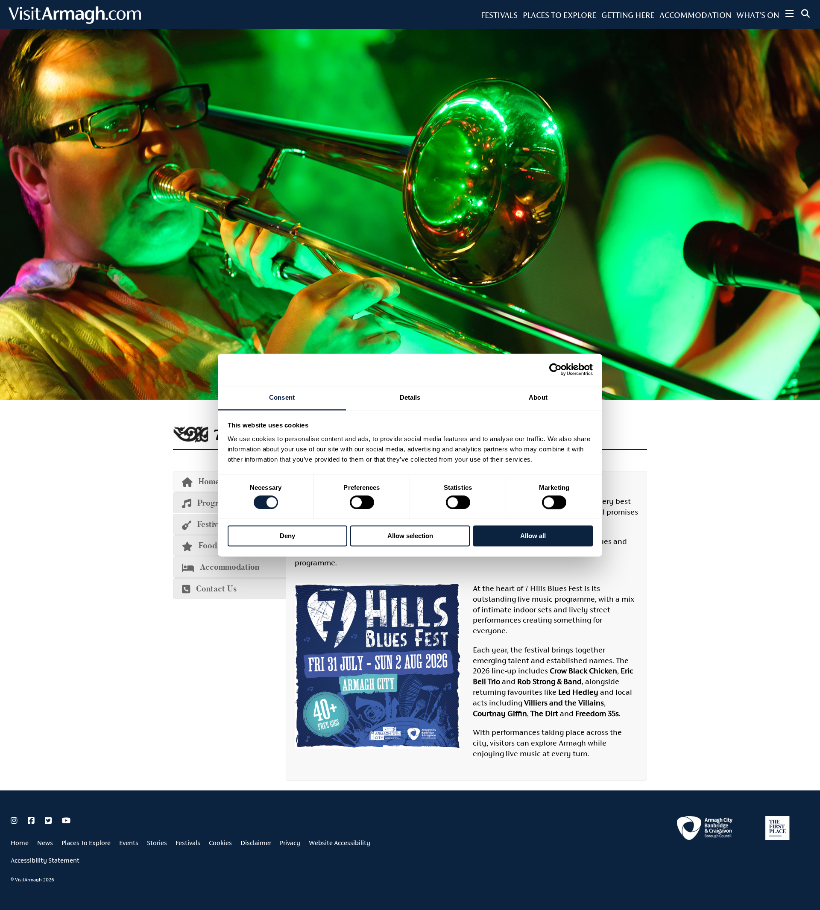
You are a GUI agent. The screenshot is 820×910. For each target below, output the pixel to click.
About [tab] (538, 397)
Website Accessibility (339, 842)
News (45, 842)
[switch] (362, 502)
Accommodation (695, 15)
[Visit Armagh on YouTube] (66, 820)
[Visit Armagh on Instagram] (14, 820)
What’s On (757, 15)
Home (20, 842)
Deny (287, 536)
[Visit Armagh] (75, 21)
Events (128, 842)
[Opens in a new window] (704, 829)
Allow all (533, 536)
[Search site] (805, 13)
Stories (157, 842)
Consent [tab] (282, 397)
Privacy (290, 842)
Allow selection (410, 536)
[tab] (229, 566)
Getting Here (627, 15)
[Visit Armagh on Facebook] (32, 820)
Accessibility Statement (45, 860)
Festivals (499, 15)
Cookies (220, 842)
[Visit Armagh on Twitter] (49, 820)
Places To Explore (559, 15)
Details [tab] (410, 397)
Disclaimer (255, 842)
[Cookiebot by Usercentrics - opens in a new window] (555, 369)
